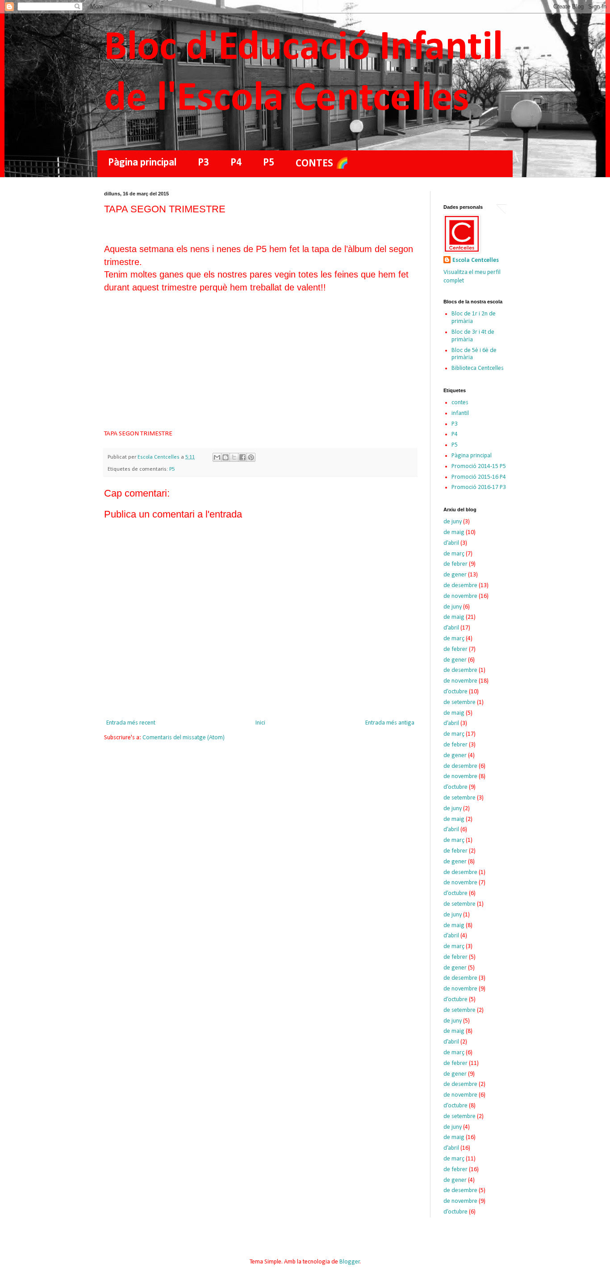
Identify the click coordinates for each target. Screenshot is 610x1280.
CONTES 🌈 (322, 163)
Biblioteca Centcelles (477, 368)
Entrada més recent (130, 723)
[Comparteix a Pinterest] (251, 457)
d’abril (451, 543)
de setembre (459, 702)
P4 (236, 162)
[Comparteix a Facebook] (242, 457)
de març (453, 554)
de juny (452, 521)
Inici (260, 723)
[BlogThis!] (225, 457)
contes (459, 402)
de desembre (460, 585)
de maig (453, 532)
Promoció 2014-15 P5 (478, 466)
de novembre (460, 596)
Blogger (349, 1262)
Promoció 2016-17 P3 (478, 487)
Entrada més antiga (389, 723)
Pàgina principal (142, 162)
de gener (455, 575)
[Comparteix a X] (234, 457)
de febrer (455, 564)
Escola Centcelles (475, 260)
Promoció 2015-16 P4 (478, 477)
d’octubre (455, 691)
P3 (203, 162)
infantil (460, 413)
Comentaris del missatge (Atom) (183, 737)
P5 (268, 162)
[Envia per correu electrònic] (217, 457)
